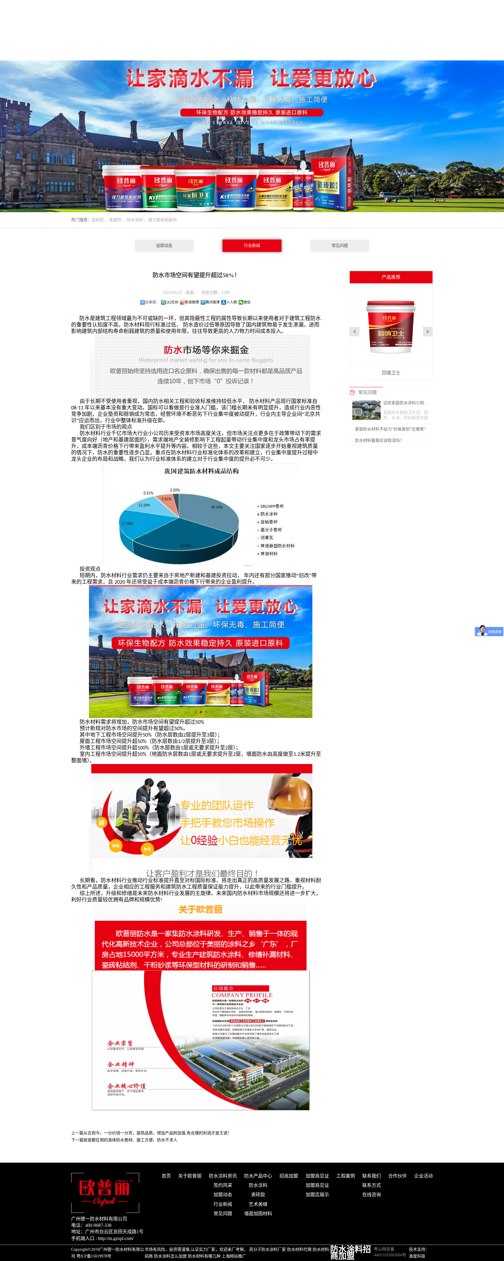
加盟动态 (164, 245)
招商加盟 (288, 1175)
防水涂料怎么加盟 (170, 1256)
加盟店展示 (317, 1194)
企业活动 (423, 1175)
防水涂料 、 (137, 220)
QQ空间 (172, 302)
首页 (166, 1175)
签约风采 (223, 1185)
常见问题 (340, 245)
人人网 (231, 302)
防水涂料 (258, 1185)
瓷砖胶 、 (100, 220)
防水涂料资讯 (223, 1175)
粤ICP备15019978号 (93, 1256)
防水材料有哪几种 (204, 1256)
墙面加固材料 (258, 1213)
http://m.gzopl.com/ (116, 1238)
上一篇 (151, 1133)
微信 (247, 302)
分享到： (152, 302)
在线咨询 (371, 1194)
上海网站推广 (234, 1256)
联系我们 (371, 1175)
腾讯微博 (213, 302)
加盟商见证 (317, 1175)
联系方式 (371, 1185)
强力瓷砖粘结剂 (162, 220)
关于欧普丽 (190, 1175)
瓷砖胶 (258, 1194)
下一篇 (124, 1140)
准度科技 (417, 1256)
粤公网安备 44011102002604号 (390, 1249)
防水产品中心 (258, 1175)
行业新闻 (252, 245)
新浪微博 (192, 302)
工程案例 (345, 1175)
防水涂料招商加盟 (350, 1252)
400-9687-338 (98, 1225)
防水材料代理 (299, 1249)
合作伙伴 (397, 1175)
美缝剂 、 (118, 220)
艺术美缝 (258, 1204)
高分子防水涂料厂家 (267, 1249)
